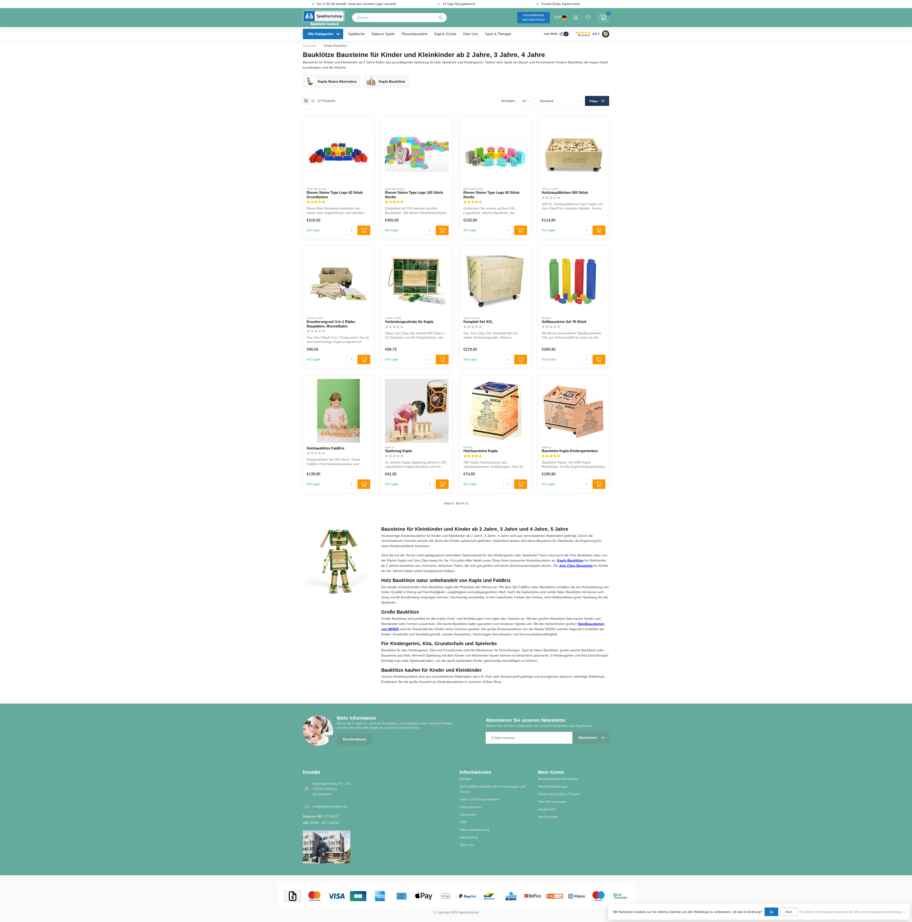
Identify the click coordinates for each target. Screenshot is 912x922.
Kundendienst (354, 739)
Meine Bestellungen (553, 786)
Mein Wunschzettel (552, 802)
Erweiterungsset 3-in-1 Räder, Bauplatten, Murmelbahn (331, 324)
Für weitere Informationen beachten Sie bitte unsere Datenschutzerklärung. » (852, 912)
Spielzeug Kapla (398, 451)
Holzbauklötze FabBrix (325, 448)
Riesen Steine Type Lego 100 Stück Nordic (414, 194)
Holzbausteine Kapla (480, 451)
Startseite (309, 45)
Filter (594, 101)
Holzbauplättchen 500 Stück (565, 192)
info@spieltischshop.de (330, 806)
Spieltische (356, 34)
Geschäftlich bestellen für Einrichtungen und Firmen (493, 789)
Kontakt (465, 779)
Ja (771, 912)
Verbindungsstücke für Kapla (409, 322)
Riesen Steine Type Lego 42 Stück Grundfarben (335, 194)
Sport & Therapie (498, 34)
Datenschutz (469, 837)
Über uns (470, 34)
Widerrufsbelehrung (474, 830)
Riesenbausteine (415, 34)
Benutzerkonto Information (558, 779)
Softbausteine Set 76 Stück (564, 322)
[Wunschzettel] (587, 17)
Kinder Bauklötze (335, 45)
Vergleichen (547, 809)
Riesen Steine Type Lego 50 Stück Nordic (491, 194)
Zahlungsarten (470, 807)
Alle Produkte (548, 817)
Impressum (468, 814)
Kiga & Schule (445, 34)
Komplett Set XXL (478, 322)
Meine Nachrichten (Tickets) (559, 794)
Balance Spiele (383, 34)
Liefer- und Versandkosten (479, 799)
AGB (463, 822)
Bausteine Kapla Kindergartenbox (570, 451)
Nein (788, 912)
